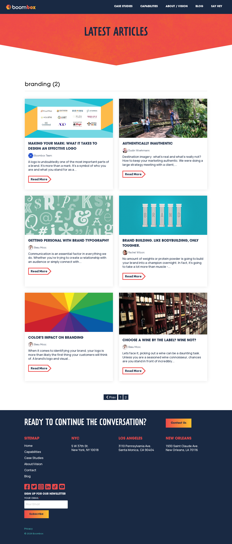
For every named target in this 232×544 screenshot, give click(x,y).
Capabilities (149, 6)
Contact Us (178, 423)
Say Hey (216, 6)
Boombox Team (43, 155)
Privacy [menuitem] (28, 528)
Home (28, 446)
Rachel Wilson (136, 252)
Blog (199, 6)
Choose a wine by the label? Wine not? (159, 340)
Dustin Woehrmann (138, 150)
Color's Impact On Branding (55, 338)
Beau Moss (40, 247)
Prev (112, 397)
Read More (39, 179)
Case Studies (123, 6)
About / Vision (177, 6)
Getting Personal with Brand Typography (68, 240)
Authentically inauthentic (147, 143)
